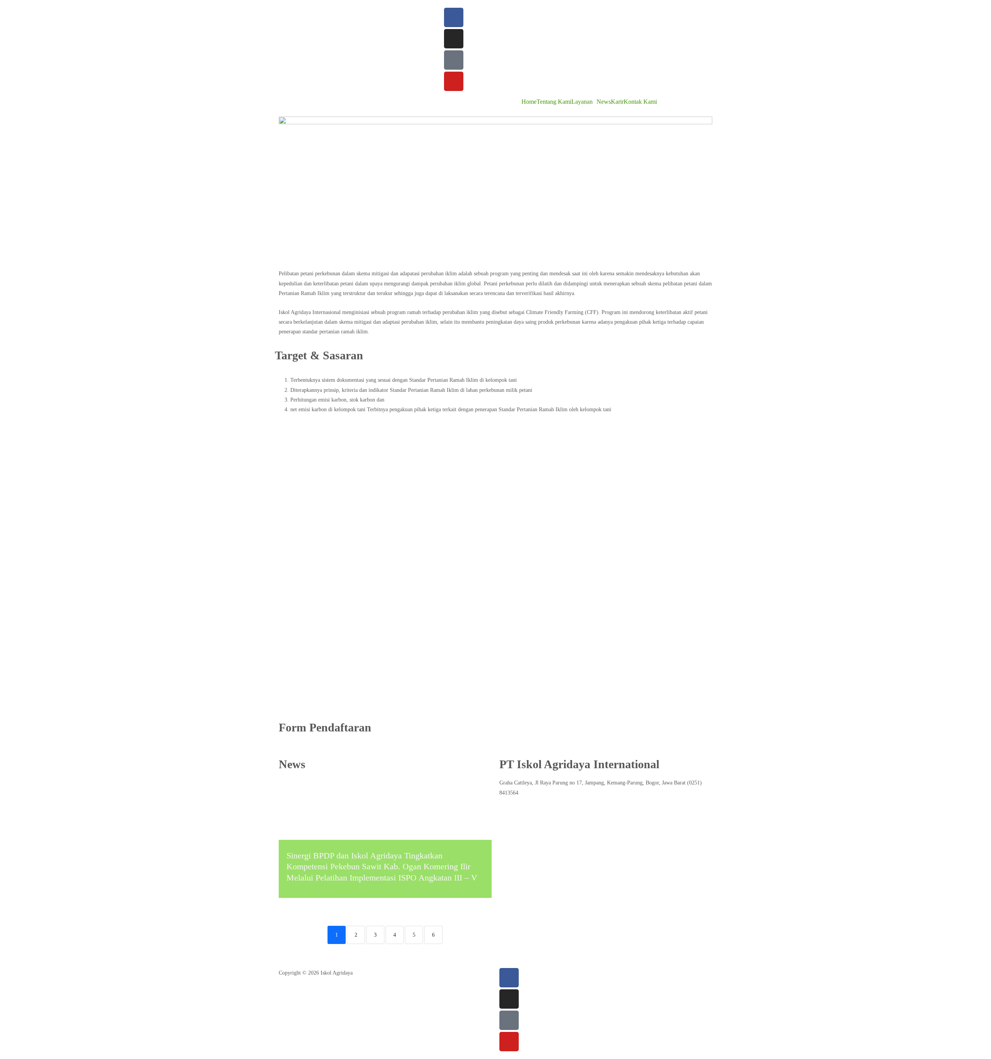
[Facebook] (453, 17)
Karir (617, 102)
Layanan (582, 102)
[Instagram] (453, 38)
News (604, 102)
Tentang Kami (554, 102)
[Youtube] (453, 81)
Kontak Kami (640, 102)
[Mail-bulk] (453, 60)
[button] (584, 102)
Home (529, 102)
